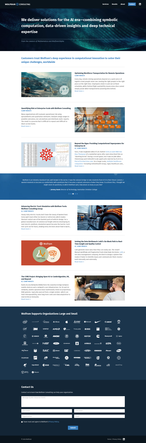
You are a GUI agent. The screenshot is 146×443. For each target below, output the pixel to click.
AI (75, 148)
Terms (109, 439)
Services (105, 4)
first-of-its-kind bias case (84, 161)
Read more (79, 91)
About (123, 4)
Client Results (80, 75)
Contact (132, 4)
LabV (121, 252)
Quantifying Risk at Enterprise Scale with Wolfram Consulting (46, 108)
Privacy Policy (54, 422)
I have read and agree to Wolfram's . (41, 422)
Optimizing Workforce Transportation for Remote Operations (99, 73)
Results (114, 4)
